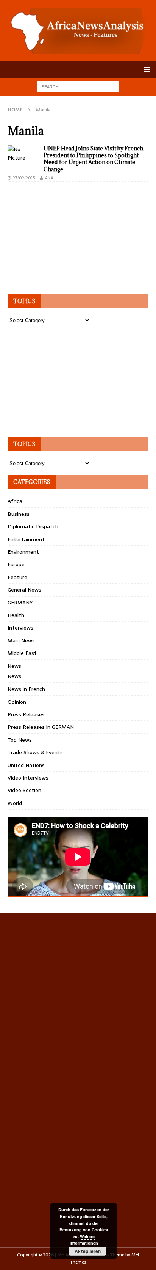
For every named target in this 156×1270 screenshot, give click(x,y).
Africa (15, 501)
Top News (20, 740)
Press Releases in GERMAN (41, 727)
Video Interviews (28, 778)
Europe (16, 564)
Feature (17, 577)
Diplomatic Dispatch (33, 526)
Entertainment (26, 539)
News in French (26, 689)
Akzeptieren (88, 1251)
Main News (21, 640)
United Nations (26, 765)
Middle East (22, 653)
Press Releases (26, 714)
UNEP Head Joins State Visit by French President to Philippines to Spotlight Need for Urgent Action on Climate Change (93, 159)
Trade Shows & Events (35, 752)
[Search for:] (78, 86)
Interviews (20, 627)
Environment (23, 552)
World (15, 803)
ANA (49, 177)
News (14, 666)
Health (16, 615)
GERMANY (20, 602)
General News (24, 590)
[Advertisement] (64, 236)
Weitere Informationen (84, 1240)
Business (19, 514)
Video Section (24, 790)
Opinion (17, 702)
